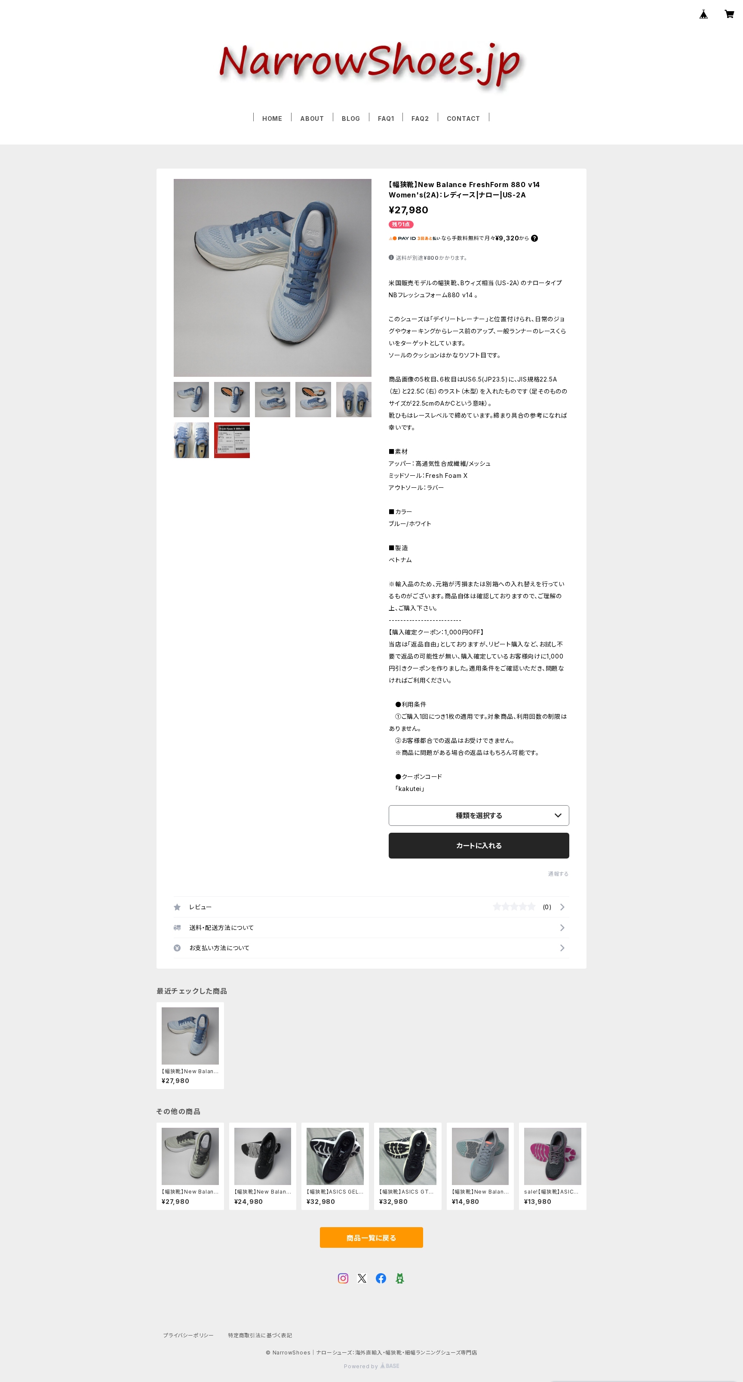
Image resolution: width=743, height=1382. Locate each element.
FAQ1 (386, 118)
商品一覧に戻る (371, 1238)
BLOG (351, 118)
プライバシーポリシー (188, 1335)
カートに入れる (479, 845)
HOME (272, 118)
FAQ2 (420, 118)
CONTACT (464, 118)
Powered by (362, 1366)
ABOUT (312, 118)
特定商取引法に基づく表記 (260, 1335)
